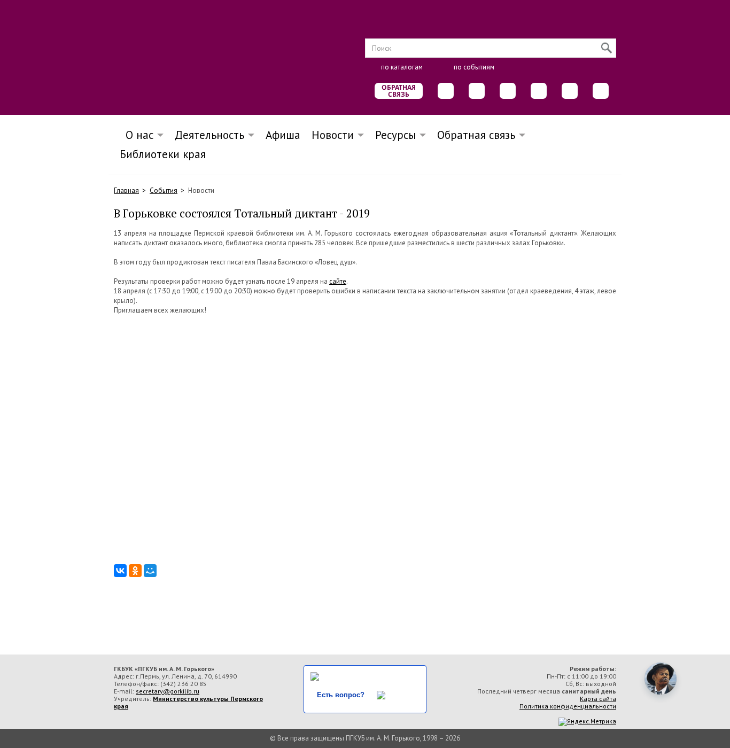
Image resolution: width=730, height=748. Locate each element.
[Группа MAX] (508, 91)
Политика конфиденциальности (567, 706)
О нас (136, 135)
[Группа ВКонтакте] (446, 91)
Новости (333, 135)
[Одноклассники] (135, 570)
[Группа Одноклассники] (477, 91)
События (163, 190)
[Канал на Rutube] (570, 91)
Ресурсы (395, 135)
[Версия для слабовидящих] (601, 91)
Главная (126, 190)
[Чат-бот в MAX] (539, 91)
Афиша (283, 135)
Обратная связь (399, 91)
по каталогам (402, 67)
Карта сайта (598, 699)
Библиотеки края (163, 154)
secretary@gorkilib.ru (167, 691)
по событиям (474, 67)
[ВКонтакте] (120, 570)
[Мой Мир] (150, 570)
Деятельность (209, 135)
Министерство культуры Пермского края (188, 702)
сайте (337, 281)
